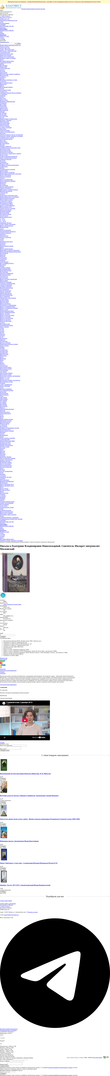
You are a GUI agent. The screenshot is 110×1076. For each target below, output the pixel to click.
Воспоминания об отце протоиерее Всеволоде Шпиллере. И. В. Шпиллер (25, 773)
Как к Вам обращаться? (6, 1059)
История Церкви (4, 143)
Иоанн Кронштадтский (6, 288)
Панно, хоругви (4, 327)
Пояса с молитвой (5, 386)
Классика (2, 244)
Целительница (4, 277)
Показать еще (3, 658)
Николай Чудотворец (6, 282)
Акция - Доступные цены (7, 49)
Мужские (2, 451)
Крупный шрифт (4, 212)
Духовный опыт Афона (6, 204)
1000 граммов (4, 399)
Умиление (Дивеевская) (6, 273)
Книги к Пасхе (4, 488)
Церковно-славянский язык (7, 101)
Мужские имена (4, 301)
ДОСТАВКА (3, 29)
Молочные (3, 358)
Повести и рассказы (5, 230)
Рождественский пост (6, 465)
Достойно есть (4, 276)
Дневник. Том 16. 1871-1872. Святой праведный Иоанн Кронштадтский (25, 885)
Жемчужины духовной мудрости (9, 189)
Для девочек (3, 371)
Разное (2, 516)
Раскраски (3, 234)
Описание (3, 673)
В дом (1, 337)
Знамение (2, 260)
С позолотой (3, 425)
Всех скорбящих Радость (7, 263)
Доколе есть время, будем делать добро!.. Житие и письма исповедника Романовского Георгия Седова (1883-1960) (40, 819)
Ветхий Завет (3, 65)
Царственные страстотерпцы (8, 298)
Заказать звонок (5, 1066)
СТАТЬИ (2, 39)
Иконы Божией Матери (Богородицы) (10, 251)
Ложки (2, 436)
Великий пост (4, 483)
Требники (2, 95)
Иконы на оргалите (5, 319)
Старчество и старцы (6, 201)
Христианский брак (5, 150)
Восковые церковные (6, 389)
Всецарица (3, 264)
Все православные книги (7, 61)
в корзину (3, 636)
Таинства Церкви (5, 130)
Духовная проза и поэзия (7, 137)
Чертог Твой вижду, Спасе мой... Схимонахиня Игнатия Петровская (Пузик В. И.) (29, 863)
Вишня (2, 363)
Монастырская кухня (6, 207)
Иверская (2, 256)
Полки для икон (4, 345)
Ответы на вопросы (5, 176)
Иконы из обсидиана (5, 321)
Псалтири (2, 160)
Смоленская (3, 257)
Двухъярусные (4, 351)
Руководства (3, 91)
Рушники (2, 383)
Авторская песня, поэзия (7, 507)
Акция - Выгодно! (5, 48)
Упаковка (2, 478)
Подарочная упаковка (6, 462)
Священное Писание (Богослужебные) (10, 93)
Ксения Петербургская (6, 295)
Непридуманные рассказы (7, 198)
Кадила (2, 332)
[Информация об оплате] (55, 664)
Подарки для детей (5, 442)
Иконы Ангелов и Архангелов (8, 279)
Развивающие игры (5, 444)
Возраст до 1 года (5, 377)
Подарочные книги (5, 429)
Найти (18, 43)
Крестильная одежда (5, 367)
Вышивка (2, 497)
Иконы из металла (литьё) (7, 315)
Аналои (2, 331)
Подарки (2, 470)
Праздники (3, 129)
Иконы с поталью (5, 314)
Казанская (3, 254)
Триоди (2, 97)
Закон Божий (3, 72)
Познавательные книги (6, 241)
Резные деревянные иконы (7, 312)
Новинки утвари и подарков (8, 58)
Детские (2, 178)
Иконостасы (3, 355)
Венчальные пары (5, 324)
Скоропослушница (5, 267)
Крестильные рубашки (6, 373)
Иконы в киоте (4, 309)
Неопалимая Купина (5, 270)
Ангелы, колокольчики (6, 471)
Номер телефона (4, 1061)
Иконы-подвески (4, 423)
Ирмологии (3, 84)
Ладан (1, 396)
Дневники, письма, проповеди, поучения (11, 136)
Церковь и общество (5, 146)
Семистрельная (4, 262)
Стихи (2, 228)
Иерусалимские (4, 394)
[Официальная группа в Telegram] (55, 1027)
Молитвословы (4, 75)
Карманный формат (5, 211)
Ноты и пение (4, 100)
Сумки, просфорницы (6, 384)
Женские (2, 452)
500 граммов (3, 405)
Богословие (3, 104)
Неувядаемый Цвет (5, 275)
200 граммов (3, 400)
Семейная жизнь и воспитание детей (10, 147)
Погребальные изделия (6, 381)
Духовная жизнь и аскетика (7, 169)
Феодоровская (4, 272)
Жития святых (4, 108)
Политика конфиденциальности (9, 1029)
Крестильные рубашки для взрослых (10, 380)
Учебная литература (5, 233)
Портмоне (3, 454)
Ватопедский (3, 406)
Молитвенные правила (6, 87)
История (2, 145)
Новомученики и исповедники (8, 119)
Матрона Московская (6, 293)
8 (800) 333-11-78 (4, 19)
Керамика (2, 432)
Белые (1, 357)
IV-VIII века (3, 113)
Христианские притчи (6, 139)
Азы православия (5, 123)
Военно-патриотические (6, 186)
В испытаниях (4, 185)
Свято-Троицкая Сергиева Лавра (12, 604)
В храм (2, 329)
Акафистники (4, 166)
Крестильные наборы (6, 368)
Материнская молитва (6, 191)
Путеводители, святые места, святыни (10, 153)
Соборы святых (4, 299)
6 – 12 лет (2, 220)
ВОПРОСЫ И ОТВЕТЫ (7, 30)
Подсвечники (3, 341)
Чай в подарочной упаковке (7, 458)
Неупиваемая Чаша (5, 269)
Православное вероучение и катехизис (10, 173)
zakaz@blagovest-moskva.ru (11, 915)
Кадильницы (3, 338)
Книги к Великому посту (7, 484)
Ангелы (2, 433)
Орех (1, 361)
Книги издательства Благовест (8, 158)
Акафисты (3, 77)
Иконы (2, 491)
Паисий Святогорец (5, 290)
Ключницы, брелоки (5, 457)
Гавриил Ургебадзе (5, 292)
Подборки (3, 184)
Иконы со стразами (5, 316)
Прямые (2, 347)
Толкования (3, 103)
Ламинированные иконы (7, 311)
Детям (1, 472)
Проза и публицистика (6, 179)
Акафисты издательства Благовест (9, 165)
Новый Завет (3, 67)
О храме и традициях (6, 127)
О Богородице (4, 192)
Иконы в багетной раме (6, 318)
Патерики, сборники (5, 120)
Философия (3, 106)
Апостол (2, 69)
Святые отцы (3, 107)
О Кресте (2, 194)
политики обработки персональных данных (60, 1067)
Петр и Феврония (5, 296)
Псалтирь (2, 71)
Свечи (1, 387)
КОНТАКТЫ (3, 35)
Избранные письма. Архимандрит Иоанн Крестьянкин (19, 841)
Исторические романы (6, 202)
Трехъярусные (4, 353)
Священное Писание (5, 159)
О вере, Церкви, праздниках (8, 224)
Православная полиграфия (7, 441)
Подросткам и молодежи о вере (8, 195)
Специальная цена (5, 52)
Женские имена (4, 302)
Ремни (2, 449)
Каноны (2, 78)
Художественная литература (8, 231)
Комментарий (4, 1064)
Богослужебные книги (6, 82)
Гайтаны (2, 335)
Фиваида (2, 407)
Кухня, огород (4, 155)
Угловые (2, 348)
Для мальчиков (4, 370)
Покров (2, 266)
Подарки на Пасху (5, 490)
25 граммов (3, 402)
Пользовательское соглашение (8, 1030)
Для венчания (4, 366)
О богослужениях (5, 126)
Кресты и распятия (5, 342)
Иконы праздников (5, 303)
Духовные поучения (5, 510)
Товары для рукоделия (6, 459)
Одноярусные (4, 350)
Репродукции (3, 142)
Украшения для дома (5, 477)
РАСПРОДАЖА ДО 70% (7, 26)
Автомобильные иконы (6, 325)
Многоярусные (4, 354)
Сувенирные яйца (5, 439)
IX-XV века (3, 114)
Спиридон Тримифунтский (7, 283)
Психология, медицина (6, 152)
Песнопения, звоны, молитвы (8, 514)
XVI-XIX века (4, 116)
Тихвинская (3, 259)
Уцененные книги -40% (6, 54)
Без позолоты (3, 426)
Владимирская (4, 253)
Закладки (2, 448)
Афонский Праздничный (7, 409)
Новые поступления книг (7, 56)
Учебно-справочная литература (8, 156)
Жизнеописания (4, 121)
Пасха (1, 487)
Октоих (2, 88)
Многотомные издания (6, 199)
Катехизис (3, 133)
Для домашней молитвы (6, 390)
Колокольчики (4, 435)
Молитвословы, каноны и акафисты (10, 74)
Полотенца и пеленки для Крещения (10, 376)
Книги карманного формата (7, 181)
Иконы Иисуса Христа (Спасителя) (9, 250)
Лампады (2, 340)
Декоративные (4, 393)
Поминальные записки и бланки (9, 344)
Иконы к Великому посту (7, 485)
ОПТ (1, 32)
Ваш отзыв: (3, 749)
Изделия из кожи (4, 446)
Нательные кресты (5, 422)
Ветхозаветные (4, 110)
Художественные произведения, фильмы (11, 519)
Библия (2, 64)
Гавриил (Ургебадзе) (5, 188)
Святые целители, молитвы (7, 208)
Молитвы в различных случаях (8, 80)
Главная (2, 536)
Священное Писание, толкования (9, 517)
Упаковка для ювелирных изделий (9, 428)
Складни (2, 322)
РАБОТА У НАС (4, 36)
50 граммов (3, 403)
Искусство (3, 140)
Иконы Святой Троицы (6, 249)
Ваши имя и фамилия (6, 745)
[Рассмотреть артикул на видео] (3, 595)
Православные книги (6, 217)
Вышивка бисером (5, 461)
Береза (2, 360)
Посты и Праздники (5, 175)
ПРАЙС (2, 33)
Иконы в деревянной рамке (7, 306)
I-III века (2, 111)
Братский (2, 410)
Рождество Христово (6, 467)
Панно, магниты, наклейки (7, 438)
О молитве (3, 81)
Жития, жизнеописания (6, 225)
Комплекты (3, 182)
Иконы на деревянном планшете (9, 308)
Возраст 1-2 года (4, 379)
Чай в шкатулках (4, 480)
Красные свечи (4, 493)
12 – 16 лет (3, 221)
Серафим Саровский (5, 286)
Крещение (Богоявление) (7, 481)
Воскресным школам (5, 210)
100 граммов (3, 397)
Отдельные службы (5, 90)
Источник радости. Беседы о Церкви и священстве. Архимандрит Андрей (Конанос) (29, 795)
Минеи (2, 85)
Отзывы (2, 742)
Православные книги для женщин (9, 197)
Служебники (3, 94)
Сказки (2, 238)
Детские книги (4, 215)
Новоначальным (4, 124)
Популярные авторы (5, 214)
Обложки (2, 455)
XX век (2, 117)
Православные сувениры (7, 431)
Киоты (2, 416)
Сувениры (3, 475)
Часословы (3, 98)
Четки (1, 418)
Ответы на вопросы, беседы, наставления (11, 134)
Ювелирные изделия (5, 420)
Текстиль (2, 334)
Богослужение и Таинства (7, 172)
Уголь (1, 415)
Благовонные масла (5, 413)
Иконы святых (4, 280)
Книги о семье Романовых (7, 205)
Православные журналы (6, 246)
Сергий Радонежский (6, 285)
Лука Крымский (4, 289)
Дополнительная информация (8, 684)
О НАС (2, 37)
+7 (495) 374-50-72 (5, 16)
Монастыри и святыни (6, 513)
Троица (2, 500)
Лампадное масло (5, 412)
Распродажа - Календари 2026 (8, 51)
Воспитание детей (5, 149)
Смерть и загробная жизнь (7, 132)
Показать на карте (33, 912)
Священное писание (5, 62)
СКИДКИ (2, 24)
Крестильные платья (5, 374)
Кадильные (3, 392)
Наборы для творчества (6, 445)
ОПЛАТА (2, 27)
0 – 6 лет (2, 218)
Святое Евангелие (5, 68)
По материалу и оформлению (8, 305)
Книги (2, 468)
